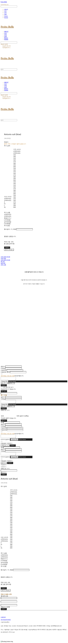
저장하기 (3, 385)
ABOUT (6, 9)
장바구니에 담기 (5, 590)
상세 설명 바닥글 (5, 260)
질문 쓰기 (3, 420)
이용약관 (3, 617)
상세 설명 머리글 (5, 256)
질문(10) (3, 263)
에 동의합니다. (12, 376)
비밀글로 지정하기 (6, 443)
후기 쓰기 (3, 391)
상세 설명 (3, 258)
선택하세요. (8, 198)
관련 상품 (3, 264)
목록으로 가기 (5, 445)
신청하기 (3, 609)
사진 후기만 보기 (8, 387)
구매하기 (3, 474)
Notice (6, 16)
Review (6, 17)
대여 (5, 11)
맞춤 (5, 14)
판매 (5, 12)
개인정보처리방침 (6, 619)
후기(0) (3, 261)
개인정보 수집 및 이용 (8, 376)
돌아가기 (3, 463)
